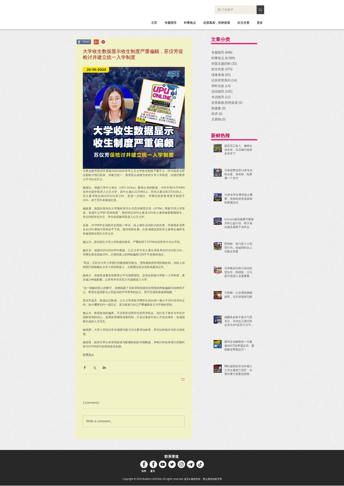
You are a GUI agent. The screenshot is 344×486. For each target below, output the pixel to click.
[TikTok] (200, 464)
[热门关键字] (260, 9)
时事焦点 (88, 354)
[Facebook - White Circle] (144, 464)
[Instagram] (181, 464)
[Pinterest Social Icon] (103, 41)
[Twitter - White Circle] (172, 464)
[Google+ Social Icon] (96, 41)
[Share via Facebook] (85, 367)
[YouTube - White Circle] (162, 464)
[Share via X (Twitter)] (94, 367)
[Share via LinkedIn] (104, 367)
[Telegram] (190, 464)
